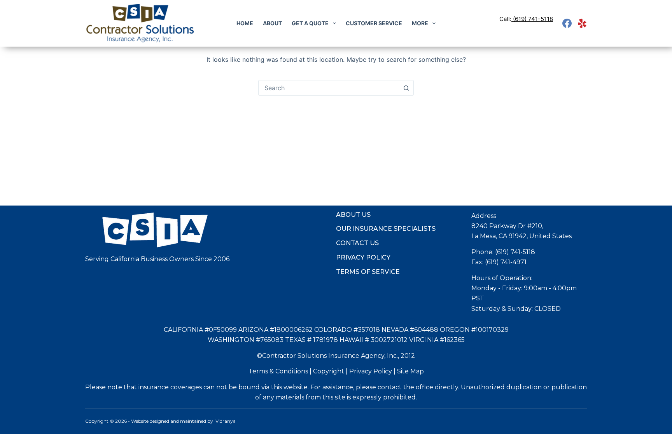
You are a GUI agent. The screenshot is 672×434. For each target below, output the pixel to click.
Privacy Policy (363, 257)
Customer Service (374, 23)
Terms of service (368, 271)
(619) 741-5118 (533, 19)
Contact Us (357, 243)
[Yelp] (582, 23)
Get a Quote (310, 23)
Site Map (410, 371)
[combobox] (329, 88)
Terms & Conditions (278, 371)
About (272, 23)
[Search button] (406, 87)
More (420, 23)
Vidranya (225, 421)
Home (244, 23)
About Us (353, 214)
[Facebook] (567, 23)
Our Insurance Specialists (386, 228)
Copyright (328, 371)
